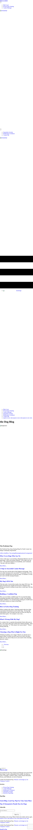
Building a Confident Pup (8, 594)
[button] (16, 814)
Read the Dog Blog (8, 793)
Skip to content (4, 0)
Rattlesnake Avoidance (9, 133)
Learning (13, 553)
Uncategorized (28, 553)
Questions (22, 553)
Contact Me (6, 135)
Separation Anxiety (8, 132)
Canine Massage (7, 8)
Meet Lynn (6, 5)
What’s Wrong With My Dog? (10, 619)
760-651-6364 (3, 770)
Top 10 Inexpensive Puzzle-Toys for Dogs (13, 804)
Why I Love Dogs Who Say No (10, 556)
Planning (17, 553)
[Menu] (0, 2)
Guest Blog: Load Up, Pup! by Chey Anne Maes (16, 801)
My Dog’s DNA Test (6, 581)
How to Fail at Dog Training (9, 606)
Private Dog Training (8, 6)
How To (8, 553)
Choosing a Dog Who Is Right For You (13, 632)
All (1, 553)
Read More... (3, 565)
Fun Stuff (4, 553)
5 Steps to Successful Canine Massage (12, 568)
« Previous (6, 644)
